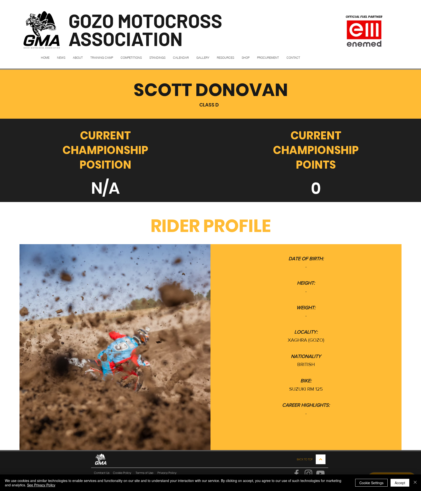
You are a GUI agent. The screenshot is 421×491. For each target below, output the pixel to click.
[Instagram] (308, 473)
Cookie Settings (371, 482)
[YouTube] (320, 473)
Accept (400, 482)
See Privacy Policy (41, 484)
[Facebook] (296, 473)
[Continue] (320, 459)
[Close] (415, 482)
